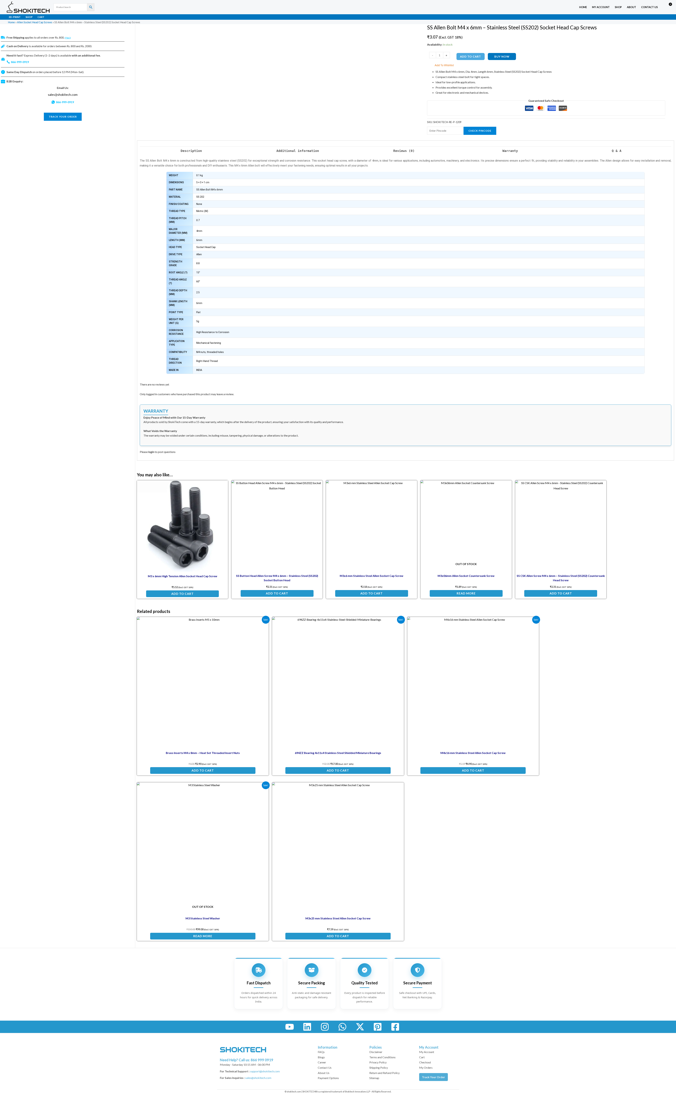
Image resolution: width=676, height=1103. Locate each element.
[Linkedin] (307, 1026)
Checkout (425, 1062)
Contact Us (649, 7)
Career (322, 1062)
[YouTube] (289, 1026)
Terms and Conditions (382, 1057)
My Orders (426, 1067)
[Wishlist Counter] (661, 7)
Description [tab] (191, 151)
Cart (40, 16)
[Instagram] (324, 1026)
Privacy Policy (378, 1062)
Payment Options (328, 1078)
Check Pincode (479, 130)
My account (601, 7)
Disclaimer (375, 1052)
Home (583, 7)
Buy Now (501, 56)
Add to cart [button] (182, 594)
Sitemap (374, 1078)
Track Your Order (433, 1077)
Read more (466, 593)
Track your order (63, 116)
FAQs (321, 1052)
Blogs (321, 1057)
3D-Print (15, 16)
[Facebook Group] (395, 1026)
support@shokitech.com (265, 1071)
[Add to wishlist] (223, 486)
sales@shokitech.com (62, 94)
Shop (618, 7)
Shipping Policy (378, 1067)
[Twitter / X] (360, 1026)
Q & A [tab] (616, 151)
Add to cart (470, 56)
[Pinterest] (377, 1026)
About (631, 7)
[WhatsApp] (342, 1026)
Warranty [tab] (510, 151)
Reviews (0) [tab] (404, 151)
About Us (323, 1072)
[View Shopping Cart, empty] (668, 7)
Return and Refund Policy (384, 1072)
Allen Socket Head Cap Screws (34, 22)
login (151, 451)
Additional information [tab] (297, 151)
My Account (426, 1052)
